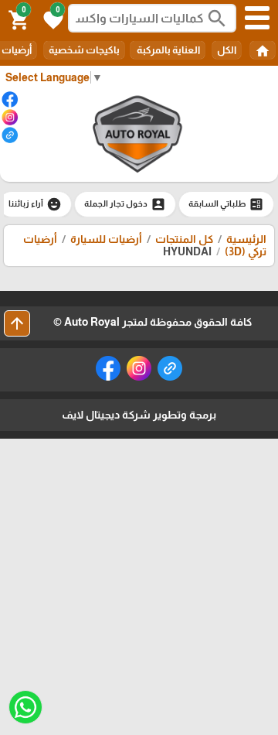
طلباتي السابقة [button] (226, 204)
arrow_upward (17, 323)
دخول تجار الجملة (125, 204)
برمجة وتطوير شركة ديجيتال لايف (139, 415)
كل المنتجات (184, 239)
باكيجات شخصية (84, 50)
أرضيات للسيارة (106, 239)
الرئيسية (246, 239)
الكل (226, 50)
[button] (51, 18)
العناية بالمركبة (167, 50)
